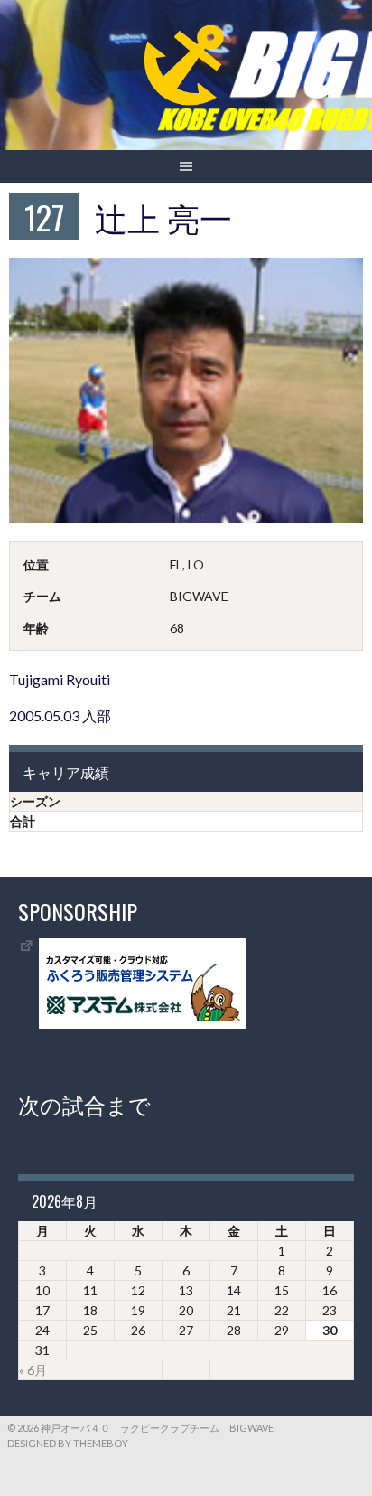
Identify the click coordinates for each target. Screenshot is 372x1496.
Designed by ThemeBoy (67, 1443)
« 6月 (33, 1370)
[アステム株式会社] (142, 1023)
